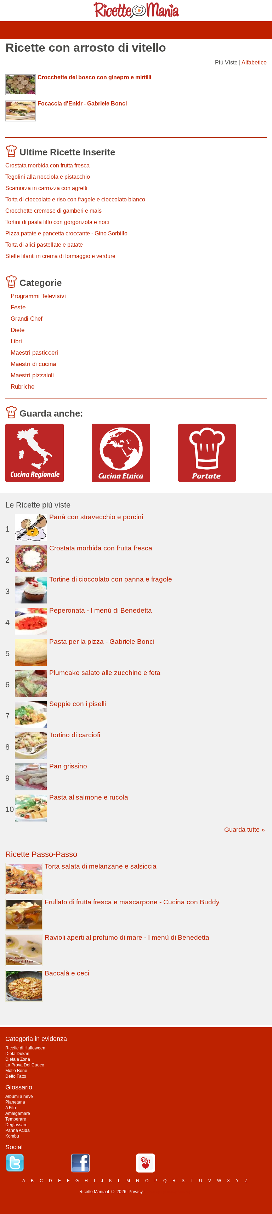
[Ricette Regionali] (45, 453)
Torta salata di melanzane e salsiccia (101, 866)
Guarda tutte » (244, 829)
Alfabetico (254, 62)
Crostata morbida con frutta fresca (47, 165)
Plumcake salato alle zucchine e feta (104, 672)
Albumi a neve (19, 1096)
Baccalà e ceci (67, 973)
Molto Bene (16, 1070)
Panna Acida (17, 1130)
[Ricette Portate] (218, 453)
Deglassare (16, 1124)
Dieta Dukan (17, 1053)
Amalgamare (17, 1113)
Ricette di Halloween (25, 1048)
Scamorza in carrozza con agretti (46, 188)
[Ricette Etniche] (132, 453)
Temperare (15, 1119)
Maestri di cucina (33, 364)
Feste (18, 307)
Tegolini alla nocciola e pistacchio (47, 177)
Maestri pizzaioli (32, 375)
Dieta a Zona (17, 1059)
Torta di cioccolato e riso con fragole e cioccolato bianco (75, 199)
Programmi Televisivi (38, 296)
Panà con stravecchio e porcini (96, 517)
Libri (16, 341)
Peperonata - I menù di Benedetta (100, 610)
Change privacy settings (169, 1191)
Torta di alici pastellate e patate (44, 245)
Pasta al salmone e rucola (88, 797)
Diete (17, 330)
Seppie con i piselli (77, 704)
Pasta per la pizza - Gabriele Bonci (101, 641)
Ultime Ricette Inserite (67, 152)
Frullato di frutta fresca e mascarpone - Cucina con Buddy (132, 902)
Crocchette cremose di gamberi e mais (53, 211)
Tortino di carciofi (74, 735)
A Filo (10, 1107)
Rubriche (22, 387)
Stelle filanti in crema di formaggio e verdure (60, 256)
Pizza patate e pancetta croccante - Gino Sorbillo (66, 233)
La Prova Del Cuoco (24, 1065)
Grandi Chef (26, 319)
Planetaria (15, 1102)
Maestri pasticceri (34, 353)
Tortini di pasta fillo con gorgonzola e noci (57, 222)
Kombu (12, 1136)
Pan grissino (68, 766)
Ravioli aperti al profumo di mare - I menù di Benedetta (127, 937)
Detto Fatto (15, 1076)
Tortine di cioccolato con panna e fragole (110, 579)
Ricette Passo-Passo (41, 854)
